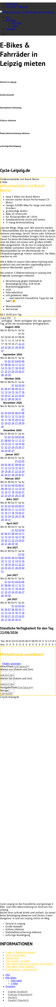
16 (9, 368)
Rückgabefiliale (8, 687)
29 (19, 347)
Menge (4, 690)
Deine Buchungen (15, 955)
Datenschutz (12, 958)
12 (19, 364)
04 (16, 361)
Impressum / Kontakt (17, 961)
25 (6, 347)
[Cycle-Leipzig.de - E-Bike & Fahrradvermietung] (27, 12)
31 (2, 350)
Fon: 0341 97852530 (16, 6)
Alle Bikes (10, 20)
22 (19, 344)
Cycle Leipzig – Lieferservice (21, 969)
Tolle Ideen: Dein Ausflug (19, 966)
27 (13, 347)
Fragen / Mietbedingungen (20, 952)
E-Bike (14, 26)
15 (6, 368)
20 (23, 368)
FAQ (7, 17)
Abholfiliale (6, 666)
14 (2, 368)
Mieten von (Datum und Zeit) (16, 669)
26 (9, 347)
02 (9, 361)
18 (16, 368)
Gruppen (10, 28)
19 (19, 368)
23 (23, 344)
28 (16, 347)
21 (2, 371)
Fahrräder (16, 23)
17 (13, 368)
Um (2, 675)
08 (6, 364)
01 (6, 361)
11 (16, 364)
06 (23, 361)
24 (2, 347)
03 (13, 361)
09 (9, 364)
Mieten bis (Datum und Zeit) (16, 678)
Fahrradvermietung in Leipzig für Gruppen (29, 963)
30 (23, 347)
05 (19, 361)
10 (13, 364)
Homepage (11, 3)
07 (2, 364)
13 (23, 364)
